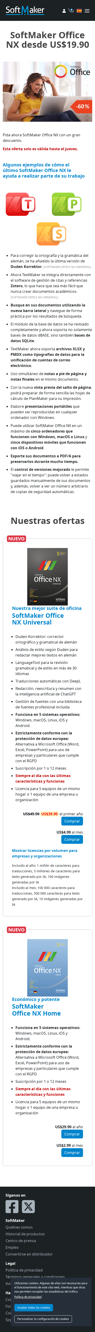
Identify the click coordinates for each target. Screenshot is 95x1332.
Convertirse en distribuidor (29, 1254)
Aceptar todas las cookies (33, 1308)
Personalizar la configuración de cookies (43, 1319)
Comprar (72, 821)
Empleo (12, 1247)
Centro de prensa (21, 1240)
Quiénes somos (19, 1227)
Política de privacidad (28, 1297)
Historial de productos (25, 1233)
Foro (10, 1306)
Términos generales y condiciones (35, 1276)
